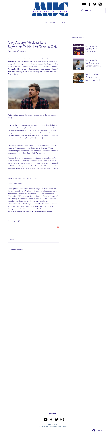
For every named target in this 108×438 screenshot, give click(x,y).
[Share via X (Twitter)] (14, 221)
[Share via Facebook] (9, 221)
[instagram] (100, 4)
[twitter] (95, 4)
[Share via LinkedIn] (19, 221)
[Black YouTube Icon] (84, 4)
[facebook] (89, 4)
